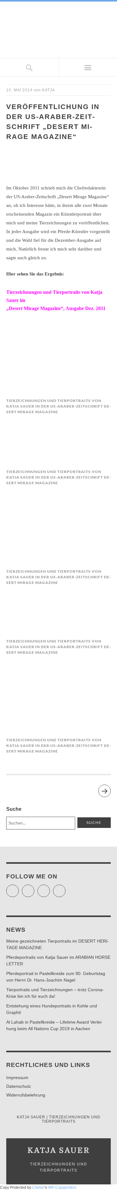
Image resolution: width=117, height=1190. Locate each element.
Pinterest (65, 888)
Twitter (18, 888)
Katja (48, 90)
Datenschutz (18, 1086)
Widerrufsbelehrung (25, 1094)
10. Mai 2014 (19, 90)
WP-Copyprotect (62, 1187)
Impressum (17, 1077)
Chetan (38, 1187)
